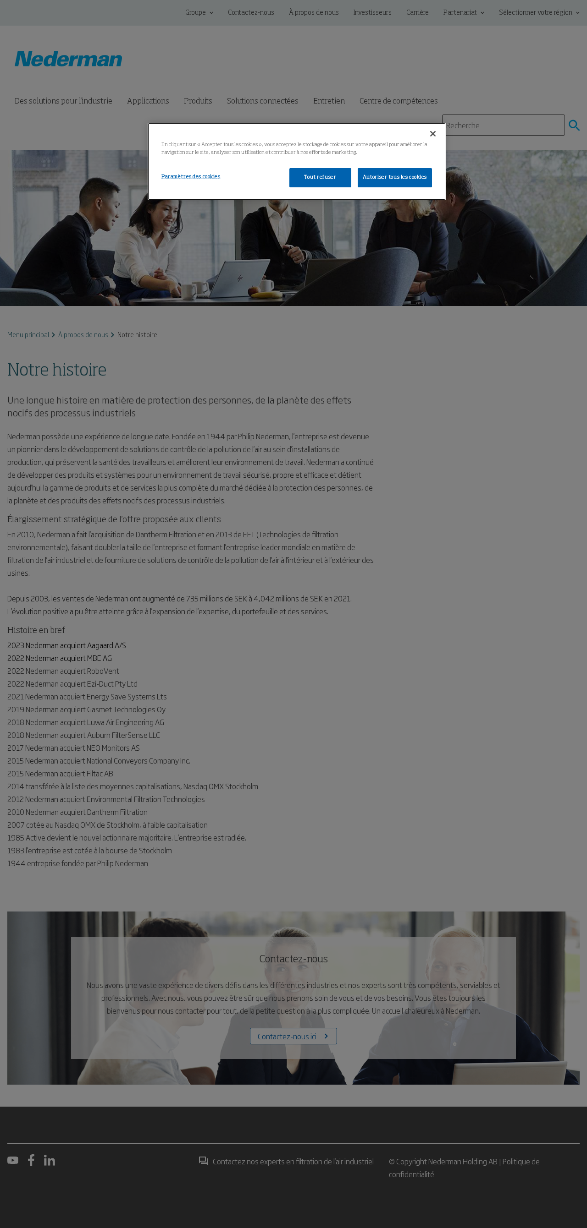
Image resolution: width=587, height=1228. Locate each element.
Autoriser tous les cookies (395, 177)
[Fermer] (433, 134)
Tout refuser (320, 177)
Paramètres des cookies (191, 177)
